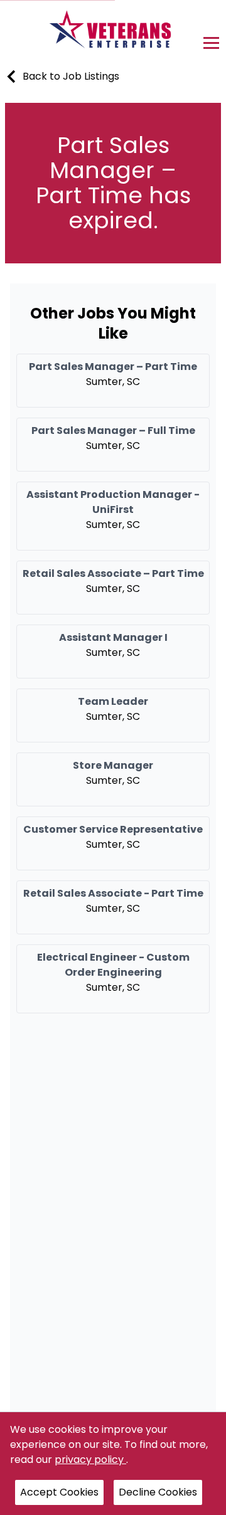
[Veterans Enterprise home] (113, 32)
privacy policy (90, 1459)
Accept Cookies (59, 1492)
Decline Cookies (158, 1492)
